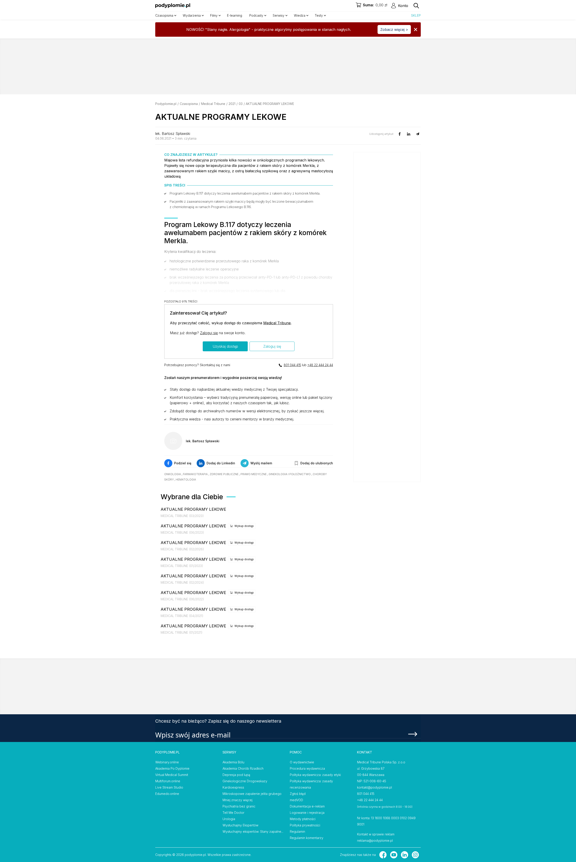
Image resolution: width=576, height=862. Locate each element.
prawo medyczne (254, 474)
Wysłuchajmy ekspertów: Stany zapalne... (253, 831)
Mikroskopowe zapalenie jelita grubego (252, 794)
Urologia (229, 819)
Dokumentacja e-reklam (307, 806)
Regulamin (297, 831)
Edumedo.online (167, 794)
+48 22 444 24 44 (320, 365)
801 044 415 (292, 365)
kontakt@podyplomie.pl (374, 787)
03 (241, 104)
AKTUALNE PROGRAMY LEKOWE (193, 509)
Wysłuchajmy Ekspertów (240, 825)
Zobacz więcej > (394, 29)
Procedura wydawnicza (307, 768)
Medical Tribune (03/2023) (182, 516)
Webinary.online (167, 762)
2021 (232, 104)
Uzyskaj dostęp (225, 346)
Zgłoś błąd (298, 794)
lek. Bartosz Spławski (172, 133)
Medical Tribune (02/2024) (182, 582)
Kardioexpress (233, 787)
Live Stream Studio (169, 787)
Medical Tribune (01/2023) (182, 566)
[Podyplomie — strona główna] (172, 5)
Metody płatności (302, 819)
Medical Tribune (213, 104)
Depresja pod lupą (236, 775)
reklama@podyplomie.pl (375, 840)
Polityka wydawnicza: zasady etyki (315, 775)
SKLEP (416, 15)
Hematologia (186, 479)
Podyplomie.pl (165, 104)
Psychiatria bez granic (239, 806)
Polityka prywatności (305, 825)
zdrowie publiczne (224, 474)
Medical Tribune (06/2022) (182, 599)
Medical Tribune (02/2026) (182, 549)
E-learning (234, 15)
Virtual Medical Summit (171, 775)
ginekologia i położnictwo (290, 474)
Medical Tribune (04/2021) (182, 616)
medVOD (296, 800)
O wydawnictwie (302, 762)
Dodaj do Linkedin (221, 463)
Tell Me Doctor (233, 812)
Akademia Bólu (233, 762)
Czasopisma (189, 104)
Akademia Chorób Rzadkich (243, 768)
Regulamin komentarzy (306, 838)
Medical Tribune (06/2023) (182, 532)
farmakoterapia (195, 474)
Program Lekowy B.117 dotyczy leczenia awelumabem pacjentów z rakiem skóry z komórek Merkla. (245, 193)
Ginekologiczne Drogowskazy (245, 781)
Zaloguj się (209, 333)
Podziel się (182, 463)
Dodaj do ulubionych (316, 463)
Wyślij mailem (261, 463)
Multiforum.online (167, 781)
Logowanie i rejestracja (307, 812)
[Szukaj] (416, 5)
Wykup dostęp (244, 526)
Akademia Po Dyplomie (172, 768)
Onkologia (172, 474)
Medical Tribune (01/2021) (181, 632)
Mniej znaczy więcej (237, 800)
